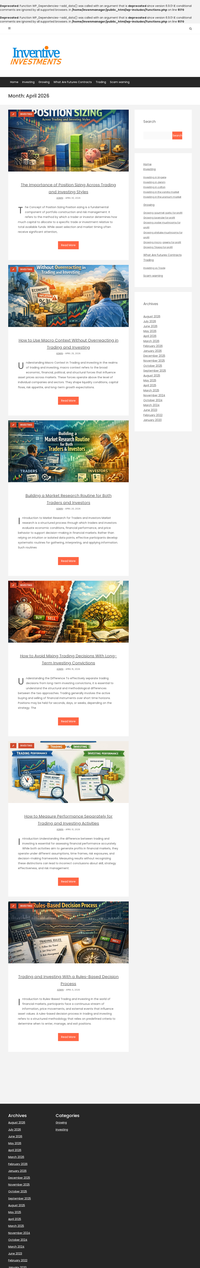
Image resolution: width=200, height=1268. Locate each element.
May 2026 (149, 331)
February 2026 (153, 346)
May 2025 (149, 380)
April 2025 (149, 385)
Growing (44, 82)
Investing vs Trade (154, 268)
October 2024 (152, 400)
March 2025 (151, 390)
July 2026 (149, 321)
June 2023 (150, 410)
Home (14, 82)
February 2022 (152, 415)
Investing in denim (154, 182)
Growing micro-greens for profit (162, 242)
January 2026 (152, 351)
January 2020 (152, 420)
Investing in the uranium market (162, 197)
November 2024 (154, 395)
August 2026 (151, 316)
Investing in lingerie (154, 177)
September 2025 (154, 371)
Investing (28, 82)
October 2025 (152, 366)
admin (59, 198)
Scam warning (119, 82)
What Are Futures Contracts (73, 82)
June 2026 (150, 326)
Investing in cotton (154, 187)
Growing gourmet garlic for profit (162, 212)
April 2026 (149, 336)
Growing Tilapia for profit (158, 247)
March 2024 (151, 405)
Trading (101, 82)
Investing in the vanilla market (161, 192)
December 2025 (154, 356)
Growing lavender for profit (159, 217)
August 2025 (151, 376)
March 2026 (151, 341)
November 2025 (154, 361)
